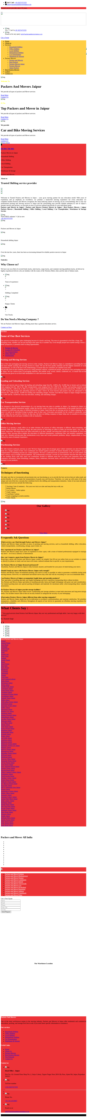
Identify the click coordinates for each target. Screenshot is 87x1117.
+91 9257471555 (20, 30)
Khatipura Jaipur (6, 730)
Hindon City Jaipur (7, 711)
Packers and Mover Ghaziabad (15, 847)
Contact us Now (6, 327)
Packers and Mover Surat (13, 857)
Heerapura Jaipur (6, 709)
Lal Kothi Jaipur (6, 738)
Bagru (3, 662)
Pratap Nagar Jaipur (7, 780)
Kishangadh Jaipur (7, 732)
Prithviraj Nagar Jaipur (8, 782)
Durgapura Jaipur (7, 683)
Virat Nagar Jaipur (7, 765)
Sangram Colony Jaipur (9, 797)
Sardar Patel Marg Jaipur (9, 799)
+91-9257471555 (21, 2)
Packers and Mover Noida (14, 844)
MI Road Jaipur (6, 755)
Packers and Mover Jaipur (13, 851)
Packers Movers (14, 66)
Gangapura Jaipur (7, 688)
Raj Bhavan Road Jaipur (9, 784)
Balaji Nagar (5, 664)
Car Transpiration (15, 54)
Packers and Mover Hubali (14, 882)
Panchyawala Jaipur (7, 776)
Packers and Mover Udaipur (14, 855)
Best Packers (13, 62)
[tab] (45, 348)
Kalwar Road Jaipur (7, 728)
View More (43, 533)
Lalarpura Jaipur (6, 740)
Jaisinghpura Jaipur (7, 717)
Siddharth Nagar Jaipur (8, 810)
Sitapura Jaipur (6, 814)
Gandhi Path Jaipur (7, 687)
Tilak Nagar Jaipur (7, 822)
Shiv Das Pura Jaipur (8, 806)
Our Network (9, 1057)
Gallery (7, 72)
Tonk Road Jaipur (7, 825)
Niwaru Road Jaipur (7, 770)
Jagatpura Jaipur (6, 713)
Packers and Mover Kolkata (14, 874)
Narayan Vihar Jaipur (8, 759)
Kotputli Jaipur (6, 734)
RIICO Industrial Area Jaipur (10, 787)
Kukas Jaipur (5, 736)
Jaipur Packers (14, 68)
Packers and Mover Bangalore (15, 889)
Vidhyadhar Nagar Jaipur (9, 702)
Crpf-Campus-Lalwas (8, 679)
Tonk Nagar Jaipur (7, 823)
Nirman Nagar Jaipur (8, 768)
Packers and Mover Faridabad (15, 849)
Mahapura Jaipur (6, 742)
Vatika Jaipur (5, 700)
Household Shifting (15, 47)
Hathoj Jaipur (5, 707)
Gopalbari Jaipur (6, 692)
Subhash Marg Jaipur (8, 818)
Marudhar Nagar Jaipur (8, 753)
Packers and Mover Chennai (14, 865)
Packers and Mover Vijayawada (15, 884)
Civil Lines (4, 677)
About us (8, 43)
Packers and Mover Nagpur (14, 878)
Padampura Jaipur (7, 774)
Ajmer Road (5, 649)
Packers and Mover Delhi (13, 842)
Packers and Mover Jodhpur (14, 891)
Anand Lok (5, 654)
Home (7, 41)
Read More (4, 95)
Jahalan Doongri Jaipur (8, 715)
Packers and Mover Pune (13, 863)
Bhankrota (4, 669)
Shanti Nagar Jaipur (7, 804)
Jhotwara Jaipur (6, 721)
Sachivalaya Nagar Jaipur (9, 791)
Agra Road (4, 645)
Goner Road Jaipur (7, 690)
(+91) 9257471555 (11, 1087)
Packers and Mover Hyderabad (15, 887)
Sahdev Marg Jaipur (7, 793)
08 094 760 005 (7, 149)
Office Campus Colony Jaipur (11, 772)
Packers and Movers (16, 60)
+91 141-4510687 (11, 1101)
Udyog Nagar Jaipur (8, 763)
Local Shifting (14, 51)
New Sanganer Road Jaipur (10, 766)
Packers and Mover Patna (13, 895)
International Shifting (16, 53)
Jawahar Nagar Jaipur (8, 719)
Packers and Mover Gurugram (15, 846)
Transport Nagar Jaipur (8, 761)
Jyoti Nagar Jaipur (7, 726)
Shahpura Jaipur (6, 803)
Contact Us (9, 73)
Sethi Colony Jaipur (7, 801)
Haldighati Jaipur (6, 704)
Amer (3, 652)
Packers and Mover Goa (13, 885)
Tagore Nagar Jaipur (8, 820)
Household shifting (9, 236)
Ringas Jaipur (5, 789)
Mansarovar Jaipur (7, 751)
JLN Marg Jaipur (6, 723)
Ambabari (4, 650)
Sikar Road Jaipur (7, 812)
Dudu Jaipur (5, 681)
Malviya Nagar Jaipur (8, 749)
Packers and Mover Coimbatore (15, 880)
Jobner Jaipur (5, 725)
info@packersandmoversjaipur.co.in (19, 4)
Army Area (4, 656)
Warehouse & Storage (16, 56)
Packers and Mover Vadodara (15, 859)
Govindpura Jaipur (7, 696)
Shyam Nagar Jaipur (8, 808)
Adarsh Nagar (5, 643)
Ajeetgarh (4, 647)
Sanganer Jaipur (6, 795)
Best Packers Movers (12, 70)
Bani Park (4, 666)
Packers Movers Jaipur (17, 64)
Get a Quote (5, 38)
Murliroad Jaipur (6, 757)
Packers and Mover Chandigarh (15, 893)
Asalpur (3, 658)
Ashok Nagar (5, 660)
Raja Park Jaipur (6, 785)
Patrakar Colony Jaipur (8, 778)
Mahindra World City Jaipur (10, 745)
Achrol (3, 641)
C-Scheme (4, 671)
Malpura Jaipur (6, 747)
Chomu (3, 675)
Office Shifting (14, 49)
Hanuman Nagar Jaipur (8, 706)
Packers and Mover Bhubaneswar (16, 876)
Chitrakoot (4, 673)
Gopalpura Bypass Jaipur (9, 694)
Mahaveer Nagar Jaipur (9, 744)
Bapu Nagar (5, 668)
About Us (8, 1051)
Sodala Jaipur (5, 816)
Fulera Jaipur (5, 685)
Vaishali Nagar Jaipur (8, 698)
